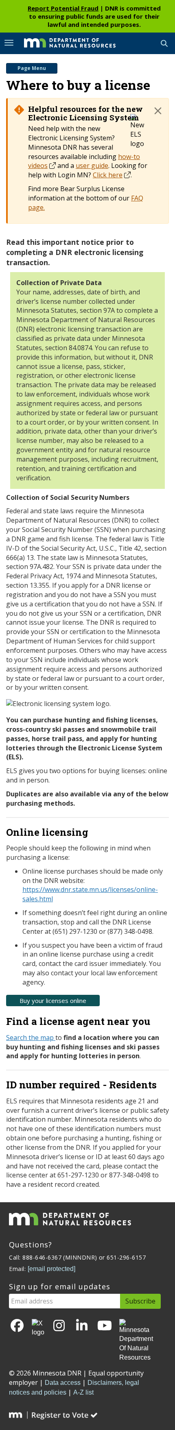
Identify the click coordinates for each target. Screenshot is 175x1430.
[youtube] (104, 1326)
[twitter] (38, 1328)
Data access (63, 1382)
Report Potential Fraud (63, 8)
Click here (107, 174)
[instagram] (59, 1326)
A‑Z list (83, 1392)
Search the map (30, 1037)
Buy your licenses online (53, 1000)
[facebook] (17, 1326)
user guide (92, 165)
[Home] (63, 43)
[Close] (157, 110)
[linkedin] (82, 1326)
